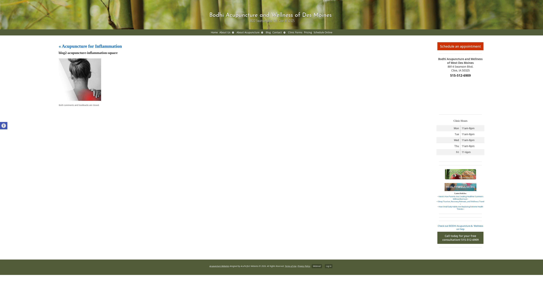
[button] (3, 125)
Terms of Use (290, 266)
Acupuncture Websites (219, 266)
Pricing (308, 32)
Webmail (317, 266)
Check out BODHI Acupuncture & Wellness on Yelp (460, 227)
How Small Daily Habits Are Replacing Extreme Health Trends (461, 207)
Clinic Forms (295, 32)
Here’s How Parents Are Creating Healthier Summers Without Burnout (461, 197)
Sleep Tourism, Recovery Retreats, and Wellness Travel (461, 201)
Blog (268, 32)
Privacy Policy (304, 266)
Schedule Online (323, 32)
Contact (277, 32)
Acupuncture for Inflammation (90, 46)
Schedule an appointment (460, 46)
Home (214, 32)
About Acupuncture (248, 32)
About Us (224, 32)
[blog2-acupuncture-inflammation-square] (80, 100)
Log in (328, 266)
